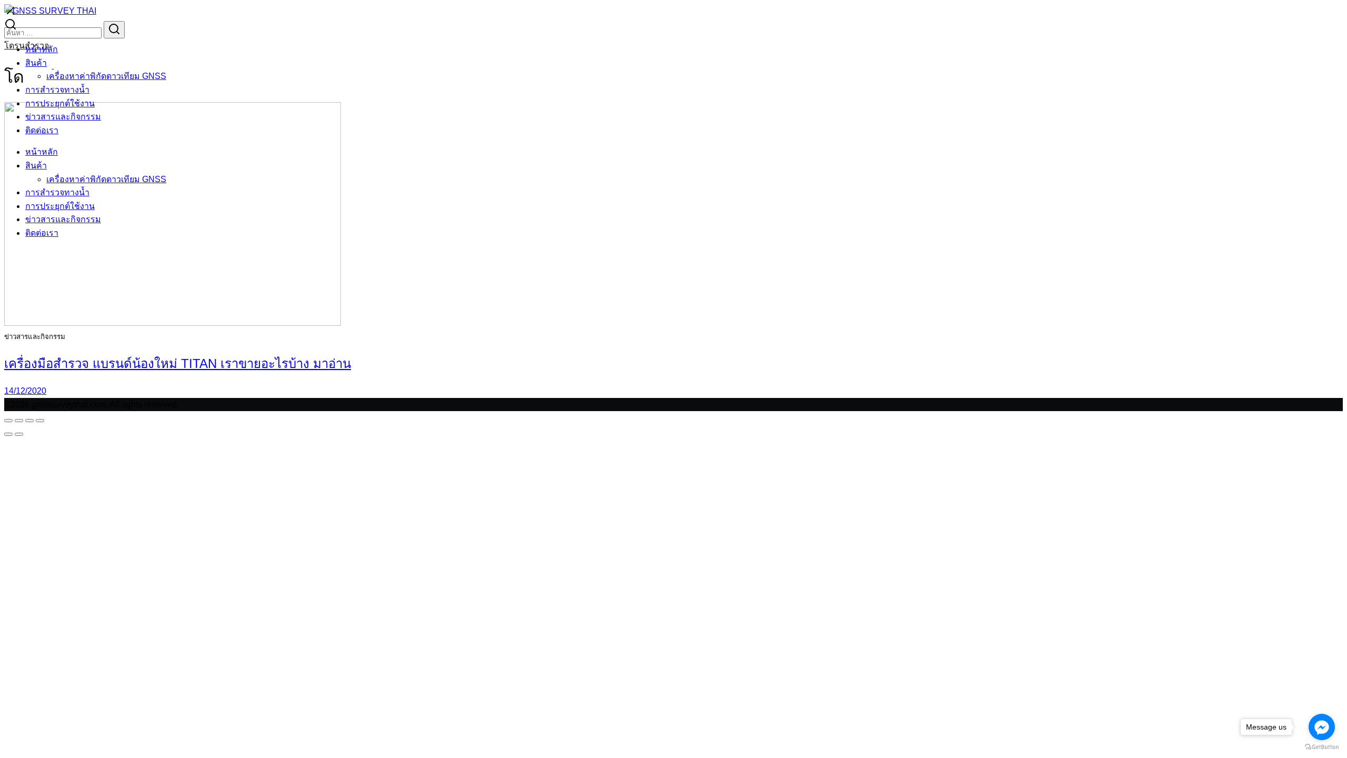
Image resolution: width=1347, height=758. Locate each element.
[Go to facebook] (1322, 727)
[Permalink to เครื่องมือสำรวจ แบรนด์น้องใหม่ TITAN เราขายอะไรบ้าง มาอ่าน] (172, 322)
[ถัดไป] (19, 434)
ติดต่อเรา (41, 130)
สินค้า (36, 62)
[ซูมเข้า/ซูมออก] (8, 420)
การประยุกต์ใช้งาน (60, 103)
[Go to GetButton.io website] (1322, 747)
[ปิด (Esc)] (40, 420)
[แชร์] (29, 420)
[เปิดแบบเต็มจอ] (19, 420)
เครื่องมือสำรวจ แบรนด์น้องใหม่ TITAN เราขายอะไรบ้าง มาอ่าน (177, 363)
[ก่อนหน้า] (8, 434)
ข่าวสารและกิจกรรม (63, 116)
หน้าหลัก (41, 49)
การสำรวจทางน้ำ (57, 89)
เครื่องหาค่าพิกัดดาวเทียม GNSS (106, 76)
